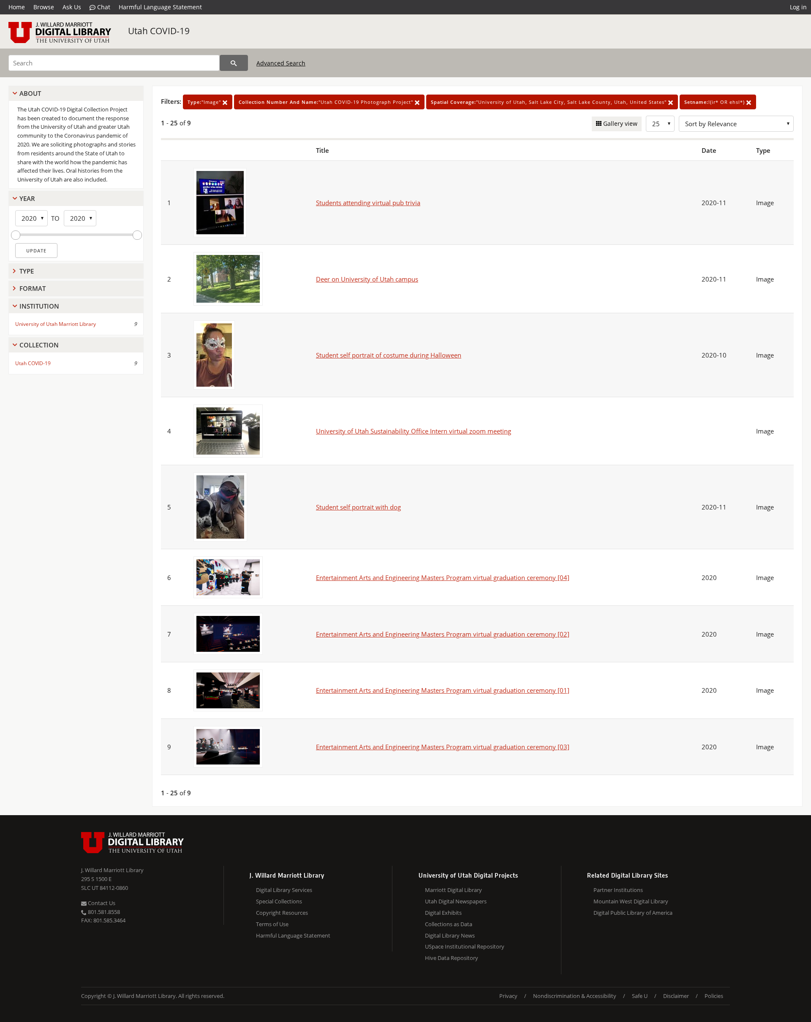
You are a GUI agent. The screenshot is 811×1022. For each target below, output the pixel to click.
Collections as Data (448, 924)
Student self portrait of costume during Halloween (388, 355)
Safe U (640, 996)
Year (27, 198)
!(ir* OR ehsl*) (715, 102)
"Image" (205, 102)
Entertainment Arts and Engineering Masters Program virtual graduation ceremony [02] (442, 634)
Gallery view (619, 123)
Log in (798, 7)
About (30, 93)
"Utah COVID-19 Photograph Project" (327, 102)
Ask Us (72, 7)
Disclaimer (676, 996)
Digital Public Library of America (632, 912)
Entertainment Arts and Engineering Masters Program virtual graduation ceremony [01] (442, 690)
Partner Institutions (618, 890)
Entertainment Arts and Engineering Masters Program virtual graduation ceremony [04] (442, 577)
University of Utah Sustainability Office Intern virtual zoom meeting (413, 431)
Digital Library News (450, 935)
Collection (39, 345)
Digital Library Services (284, 890)
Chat (102, 7)
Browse (43, 7)
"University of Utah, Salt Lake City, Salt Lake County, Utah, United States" (549, 102)
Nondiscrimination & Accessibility (574, 996)
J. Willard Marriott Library (112, 870)
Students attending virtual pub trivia (368, 202)
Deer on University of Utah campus (367, 279)
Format (32, 288)
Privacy (508, 996)
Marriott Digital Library (453, 890)
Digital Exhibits (443, 912)
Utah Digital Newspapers (456, 901)
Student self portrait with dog (358, 507)
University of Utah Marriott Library (55, 324)
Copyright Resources (282, 912)
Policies (714, 996)
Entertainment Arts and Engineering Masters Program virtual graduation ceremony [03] (442, 747)
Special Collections (279, 901)
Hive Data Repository (451, 958)
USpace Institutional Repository (464, 946)
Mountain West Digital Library (630, 901)
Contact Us (101, 903)
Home (16, 7)
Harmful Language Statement (160, 7)
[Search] (234, 63)
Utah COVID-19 (159, 31)
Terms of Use (272, 924)
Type (26, 271)
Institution (39, 306)
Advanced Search (280, 63)
